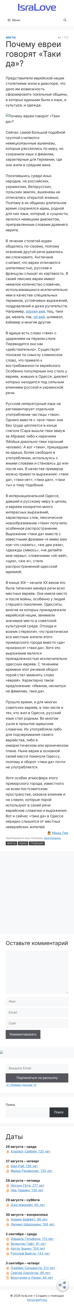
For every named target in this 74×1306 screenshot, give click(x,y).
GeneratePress (37, 1300)
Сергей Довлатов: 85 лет (30, 1273)
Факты (11, 37)
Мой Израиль (52, 838)
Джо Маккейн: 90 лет (28, 1205)
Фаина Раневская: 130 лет (32, 1171)
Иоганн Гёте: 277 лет (27, 1185)
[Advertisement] (37, 893)
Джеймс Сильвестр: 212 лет (33, 1268)
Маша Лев (60, 833)
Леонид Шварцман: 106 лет (33, 1224)
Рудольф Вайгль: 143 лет (30, 1253)
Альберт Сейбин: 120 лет (30, 1151)
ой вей (39, 317)
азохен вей (35, 311)
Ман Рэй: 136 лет (24, 1166)
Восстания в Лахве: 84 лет (32, 1278)
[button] (65, 20)
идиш (23, 843)
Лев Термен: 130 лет (27, 1190)
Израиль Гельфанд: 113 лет (32, 1239)
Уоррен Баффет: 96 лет (29, 1219)
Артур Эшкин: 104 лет (28, 1248)
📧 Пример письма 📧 (21, 1085)
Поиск (10, 1105)
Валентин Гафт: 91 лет (28, 1244)
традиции (36, 843)
